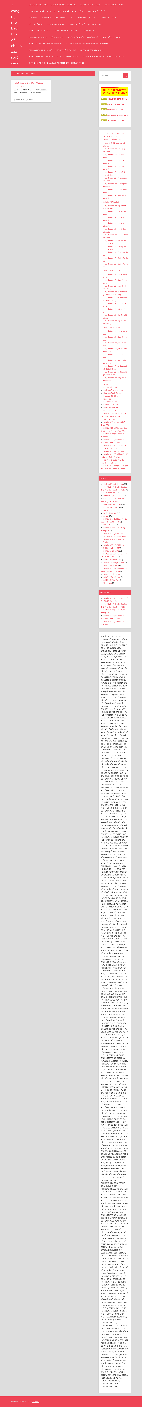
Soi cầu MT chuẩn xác (39, 11)
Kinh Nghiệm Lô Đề (96, 11)
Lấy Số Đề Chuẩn (108, 18)
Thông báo (107, 583)
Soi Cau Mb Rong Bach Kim (91, 50)
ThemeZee (35, 1402)
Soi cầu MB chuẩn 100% (90, 5)
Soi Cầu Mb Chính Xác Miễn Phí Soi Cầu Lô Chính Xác (52, 50)
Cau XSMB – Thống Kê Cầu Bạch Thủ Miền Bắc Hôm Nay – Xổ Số (56, 63)
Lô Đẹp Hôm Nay (36, 24)
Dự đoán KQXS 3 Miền (87, 18)
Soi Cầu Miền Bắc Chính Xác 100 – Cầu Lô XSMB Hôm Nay (53, 57)
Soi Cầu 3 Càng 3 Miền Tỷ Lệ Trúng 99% (46, 37)
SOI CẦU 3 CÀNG (88, 31)
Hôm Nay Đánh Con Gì (65, 18)
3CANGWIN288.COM (115, 120)
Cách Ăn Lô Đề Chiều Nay (40, 18)
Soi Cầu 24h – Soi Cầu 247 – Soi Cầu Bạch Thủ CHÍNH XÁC (53, 31)
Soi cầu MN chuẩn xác (64, 11)
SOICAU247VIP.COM (115, 110)
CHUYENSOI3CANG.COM (117, 99)
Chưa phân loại (109, 493)
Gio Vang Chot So (96, 24)
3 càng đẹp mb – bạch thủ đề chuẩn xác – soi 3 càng (16, 34)
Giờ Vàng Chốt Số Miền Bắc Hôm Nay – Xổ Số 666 (103, 57)
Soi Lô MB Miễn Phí (76, 24)
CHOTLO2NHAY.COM (115, 104)
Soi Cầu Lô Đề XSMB (55, 24)
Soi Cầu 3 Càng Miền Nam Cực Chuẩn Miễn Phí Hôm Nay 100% (93, 37)
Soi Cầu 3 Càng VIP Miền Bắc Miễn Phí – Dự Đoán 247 (88, 44)
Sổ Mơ (81, 11)
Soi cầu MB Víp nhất (114, 5)
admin (31, 100)
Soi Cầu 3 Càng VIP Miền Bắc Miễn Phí (45, 44)
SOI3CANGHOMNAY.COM (117, 115)
